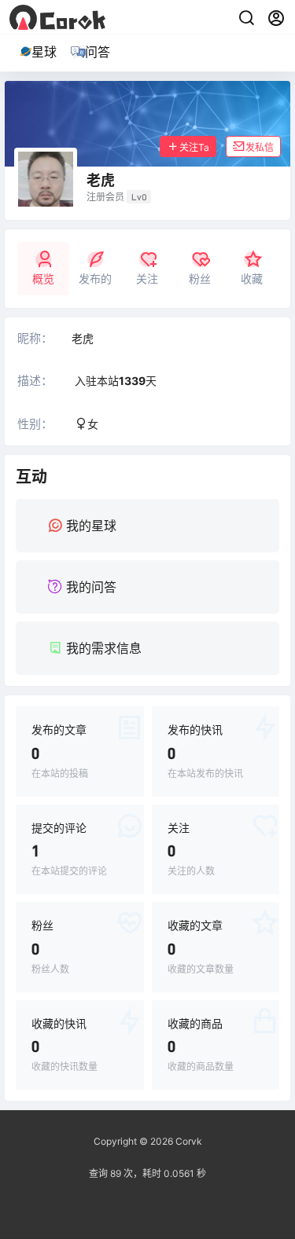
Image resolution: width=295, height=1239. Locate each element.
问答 (97, 52)
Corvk (187, 1141)
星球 (44, 52)
